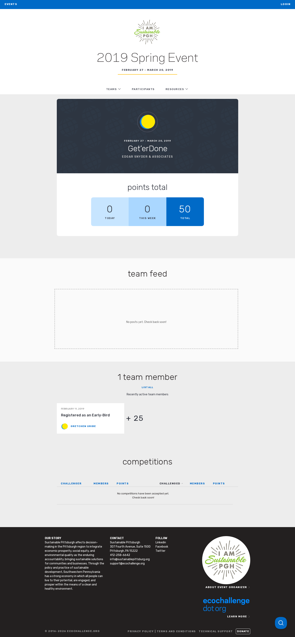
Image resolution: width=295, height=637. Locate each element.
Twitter (160, 551)
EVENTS (11, 4)
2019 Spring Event (147, 58)
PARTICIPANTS (143, 89)
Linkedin (161, 542)
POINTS (123, 483)
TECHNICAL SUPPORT (216, 631)
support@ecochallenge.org (127, 563)
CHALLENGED (170, 483)
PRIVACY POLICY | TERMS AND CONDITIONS (162, 631)
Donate (243, 631)
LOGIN (286, 4)
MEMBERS (101, 483)
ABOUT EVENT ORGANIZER (226, 587)
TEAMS (111, 89)
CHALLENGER (71, 483)
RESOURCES (175, 89)
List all (147, 387)
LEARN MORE (237, 616)
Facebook (162, 546)
